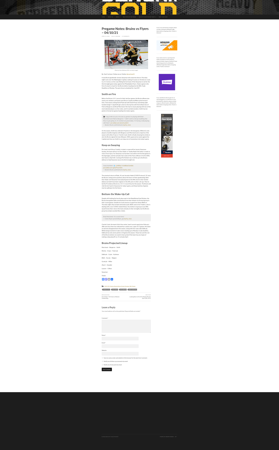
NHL (131, 286)
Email (104, 343)
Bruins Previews (125, 286)
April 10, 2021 (106, 36)
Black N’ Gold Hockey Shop (147, 17)
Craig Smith (115, 289)
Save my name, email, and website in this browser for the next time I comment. (125, 358)
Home (103, 17)
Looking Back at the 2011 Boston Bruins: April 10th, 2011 (140, 296)
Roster (134, 286)
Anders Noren (169, 436)
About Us (110, 17)
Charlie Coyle (106, 289)
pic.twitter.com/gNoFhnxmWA (112, 168)
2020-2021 (107, 286)
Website (104, 350)
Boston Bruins (117, 286)
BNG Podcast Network (129, 17)
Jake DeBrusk (123, 289)
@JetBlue (118, 165)
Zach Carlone (115, 36)
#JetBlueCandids (127, 165)
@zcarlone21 (131, 74)
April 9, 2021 (127, 125)
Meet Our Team (163, 17)
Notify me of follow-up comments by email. (116, 361)
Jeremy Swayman (133, 289)
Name (104, 335)
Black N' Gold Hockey (112, 436)
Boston (112, 286)
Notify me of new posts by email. (113, 365)
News (117, 17)
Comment (105, 318)
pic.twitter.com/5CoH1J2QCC (119, 123)
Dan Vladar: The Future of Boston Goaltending (110, 296)
